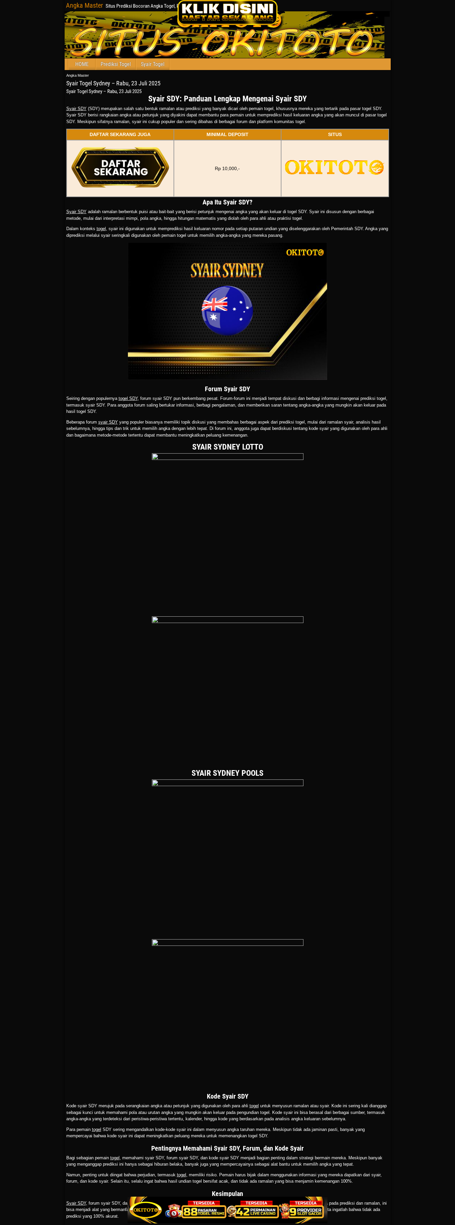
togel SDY (128, 398)
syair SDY (108, 422)
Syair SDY (76, 108)
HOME (82, 64)
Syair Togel (153, 64)
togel (101, 228)
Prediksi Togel (116, 64)
